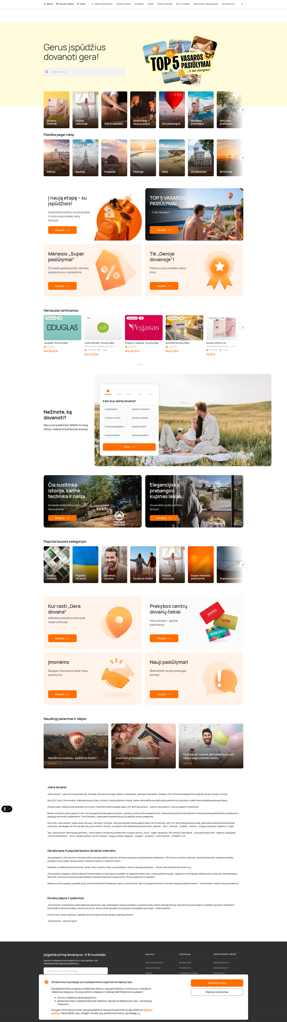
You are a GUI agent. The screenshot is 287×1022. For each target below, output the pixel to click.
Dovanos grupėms (140, 435)
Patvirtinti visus (217, 983)
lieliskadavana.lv (220, 967)
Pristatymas (185, 967)
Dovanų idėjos (66, 3)
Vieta (82, 3)
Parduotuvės (185, 962)
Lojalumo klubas (153, 967)
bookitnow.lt (219, 973)
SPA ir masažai (183, 3)
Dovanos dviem (139, 426)
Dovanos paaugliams (114, 426)
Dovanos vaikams (140, 417)
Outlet (151, 3)
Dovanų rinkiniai (123, 3)
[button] (242, 109)
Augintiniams (111, 409)
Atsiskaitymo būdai (188, 973)
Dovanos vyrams (112, 417)
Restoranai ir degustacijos (205, 3)
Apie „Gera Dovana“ (154, 962)
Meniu (50, 3)
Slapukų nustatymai (217, 992)
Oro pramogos (228, 3)
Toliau (127, 446)
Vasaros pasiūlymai (104, 3)
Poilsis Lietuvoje (164, 3)
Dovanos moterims (141, 409)
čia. (139, 1013)
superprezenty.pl (221, 962)
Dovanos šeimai (112, 435)
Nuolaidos (139, 3)
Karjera (148, 973)
